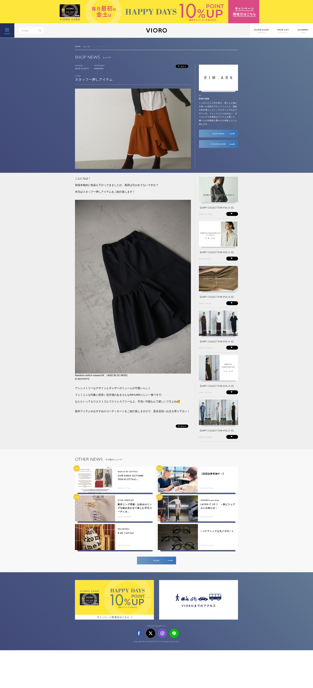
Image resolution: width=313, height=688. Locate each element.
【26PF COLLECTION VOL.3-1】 (217, 430)
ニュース (86, 46)
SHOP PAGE (218, 133)
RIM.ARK (204, 98)
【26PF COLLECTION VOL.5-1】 (217, 252)
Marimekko (124, 529)
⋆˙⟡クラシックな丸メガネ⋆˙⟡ (217, 531)
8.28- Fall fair (126, 533)
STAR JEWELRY (126, 500)
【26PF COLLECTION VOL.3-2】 (217, 386)
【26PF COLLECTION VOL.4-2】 (217, 297)
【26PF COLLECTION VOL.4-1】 (217, 341)
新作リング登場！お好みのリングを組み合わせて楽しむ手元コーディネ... (135, 508)
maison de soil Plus (128, 471)
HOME (78, 46)
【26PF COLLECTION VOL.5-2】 (217, 207)
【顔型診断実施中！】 (213, 473)
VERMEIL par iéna (210, 500)
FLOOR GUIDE (218, 144)
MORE (156, 560)
